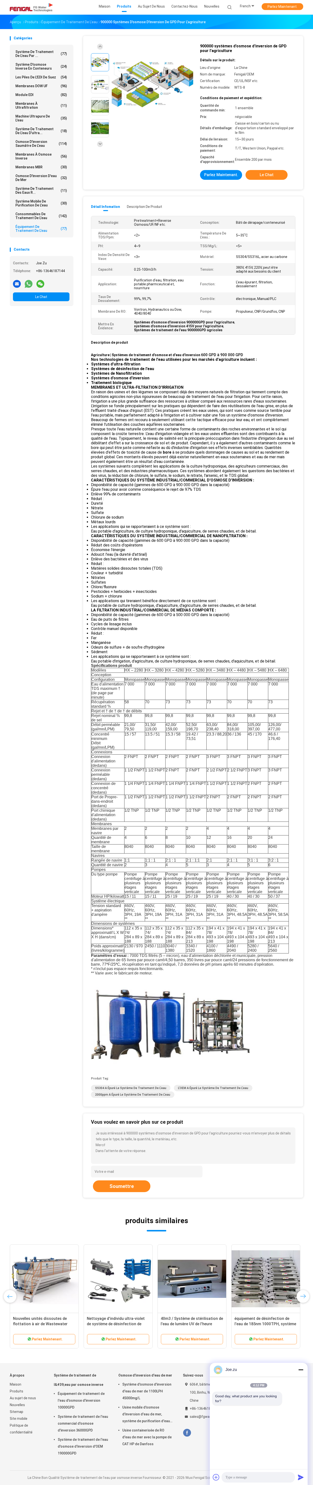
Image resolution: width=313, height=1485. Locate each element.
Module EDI (41, 95)
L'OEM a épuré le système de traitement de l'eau (213, 1088)
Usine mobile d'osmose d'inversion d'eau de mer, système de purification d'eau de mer (146, 1414)
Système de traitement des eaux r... (41, 190)
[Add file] (216, 1477)
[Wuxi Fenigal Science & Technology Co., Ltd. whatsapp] (29, 284)
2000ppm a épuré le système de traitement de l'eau (132, 1094)
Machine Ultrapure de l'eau (41, 118)
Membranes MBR (41, 167)
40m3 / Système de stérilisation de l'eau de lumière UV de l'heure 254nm (192, 1324)
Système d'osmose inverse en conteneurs (41, 66)
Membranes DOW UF (41, 86)
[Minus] (301, 1370)
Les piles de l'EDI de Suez (41, 77)
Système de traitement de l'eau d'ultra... (41, 131)
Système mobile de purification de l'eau (41, 203)
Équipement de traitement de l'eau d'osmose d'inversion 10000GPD (81, 1400)
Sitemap (16, 1412)
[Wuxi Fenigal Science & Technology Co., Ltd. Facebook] (187, 1433)
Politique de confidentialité (21, 1428)
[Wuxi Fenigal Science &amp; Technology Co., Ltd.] (31, 7)
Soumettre (122, 1186)
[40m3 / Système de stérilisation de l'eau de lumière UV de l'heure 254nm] (192, 1279)
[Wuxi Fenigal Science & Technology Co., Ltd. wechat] (40, 284)
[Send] (301, 1477)
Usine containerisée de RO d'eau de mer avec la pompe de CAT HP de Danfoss (147, 1437)
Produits (16, 1391)
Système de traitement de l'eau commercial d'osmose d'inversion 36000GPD (83, 1423)
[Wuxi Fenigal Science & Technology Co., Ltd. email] (17, 284)
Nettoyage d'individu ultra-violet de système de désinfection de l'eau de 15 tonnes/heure (116, 1324)
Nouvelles (17, 1405)
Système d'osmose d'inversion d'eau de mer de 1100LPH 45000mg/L (146, 1391)
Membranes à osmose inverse (41, 156)
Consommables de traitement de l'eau (41, 216)
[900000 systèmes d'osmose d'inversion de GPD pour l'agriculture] (153, 84)
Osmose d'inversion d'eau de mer (41, 178)
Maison (15, 1384)
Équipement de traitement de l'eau (41, 229)
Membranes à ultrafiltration (41, 105)
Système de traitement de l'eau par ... (41, 54)
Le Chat (41, 297)
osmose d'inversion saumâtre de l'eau (41, 144)
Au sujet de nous (23, 1398)
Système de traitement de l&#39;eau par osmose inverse (78, 1380)
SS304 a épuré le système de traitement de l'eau (130, 1088)
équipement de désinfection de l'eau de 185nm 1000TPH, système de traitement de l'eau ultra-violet (265, 1324)
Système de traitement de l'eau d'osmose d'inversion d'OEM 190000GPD (83, 1446)
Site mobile (18, 1419)
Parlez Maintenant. (282, 7)
